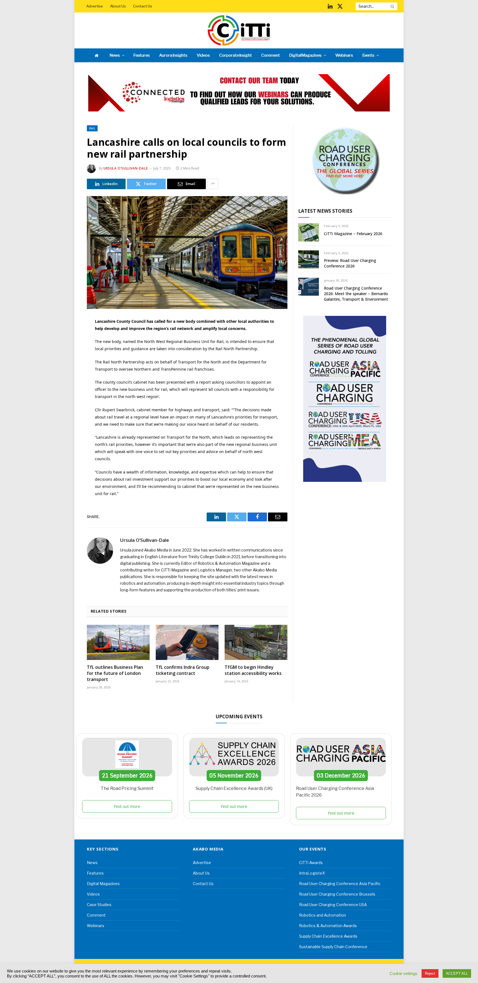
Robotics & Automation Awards (328, 925)
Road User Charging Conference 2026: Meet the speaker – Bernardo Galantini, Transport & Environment (356, 293)
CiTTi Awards (311, 862)
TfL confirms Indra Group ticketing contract (182, 670)
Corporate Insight (235, 55)
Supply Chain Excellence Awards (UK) (234, 788)
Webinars (344, 55)
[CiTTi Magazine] (239, 30)
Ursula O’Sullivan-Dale (125, 168)
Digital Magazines (305, 55)
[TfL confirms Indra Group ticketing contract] (187, 642)
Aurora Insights (173, 55)
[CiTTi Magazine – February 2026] (308, 232)
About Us (118, 6)
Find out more (127, 806)
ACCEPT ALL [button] (457, 973)
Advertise (94, 6)
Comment (270, 55)
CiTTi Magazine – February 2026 (353, 233)
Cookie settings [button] (403, 973)
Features (141, 55)
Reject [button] (430, 973)
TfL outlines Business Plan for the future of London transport (115, 673)
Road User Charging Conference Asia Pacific (340, 883)
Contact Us (142, 6)
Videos (203, 55)
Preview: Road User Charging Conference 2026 (350, 263)
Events (368, 55)
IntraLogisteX (312, 873)
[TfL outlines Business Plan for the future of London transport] (118, 642)
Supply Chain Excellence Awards (328, 936)
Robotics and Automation (322, 915)
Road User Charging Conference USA (333, 904)
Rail (92, 128)
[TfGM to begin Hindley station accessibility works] (256, 642)
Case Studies (99, 904)
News (115, 55)
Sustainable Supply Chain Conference (333, 946)
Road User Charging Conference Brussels (337, 894)
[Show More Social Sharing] (212, 184)
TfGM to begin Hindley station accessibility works (253, 670)
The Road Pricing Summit (127, 788)
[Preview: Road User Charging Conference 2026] (308, 259)
